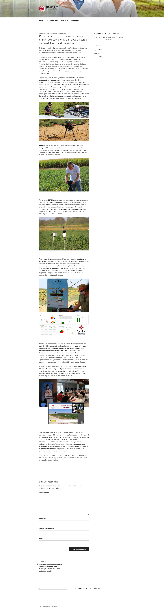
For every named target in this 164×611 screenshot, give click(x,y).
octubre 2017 (98, 57)
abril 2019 (97, 53)
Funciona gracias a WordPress (48, 606)
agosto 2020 (98, 50)
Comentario (44, 493)
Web (41, 538)
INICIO (41, 21)
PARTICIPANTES (52, 21)
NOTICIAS (64, 21)
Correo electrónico (46, 528)
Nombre (42, 518)
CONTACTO (75, 21)
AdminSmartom (60, 33)
